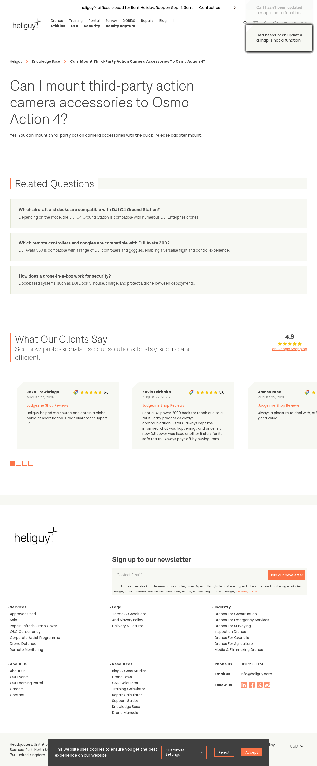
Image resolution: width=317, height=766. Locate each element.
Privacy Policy (247, 591)
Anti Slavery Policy (127, 619)
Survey (111, 20)
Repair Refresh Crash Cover (33, 625)
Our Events (19, 676)
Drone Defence (23, 643)
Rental (94, 20)
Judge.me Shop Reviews (47, 405)
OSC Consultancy (25, 631)
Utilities (58, 25)
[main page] (25, 23)
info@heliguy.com (256, 674)
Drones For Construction (236, 613)
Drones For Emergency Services (242, 619)
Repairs (147, 20)
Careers (17, 688)
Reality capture (120, 25)
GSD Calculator (125, 682)
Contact (17, 694)
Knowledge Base (126, 706)
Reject (224, 752)
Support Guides (125, 700)
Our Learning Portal (26, 682)
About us (17, 670)
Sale (13, 619)
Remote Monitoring (26, 649)
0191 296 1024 (252, 664)
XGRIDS (129, 20)
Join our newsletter (286, 575)
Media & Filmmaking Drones (239, 649)
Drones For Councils (232, 637)
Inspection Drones (230, 631)
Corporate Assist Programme (35, 637)
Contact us (209, 7)
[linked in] (244, 685)
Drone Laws (122, 676)
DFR (74, 25)
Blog (163, 20)
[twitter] (260, 685)
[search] (246, 23)
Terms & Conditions (129, 613)
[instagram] (267, 685)
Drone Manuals (125, 712)
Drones (57, 20)
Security (92, 25)
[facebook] (252, 685)
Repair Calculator (127, 694)
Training (76, 20)
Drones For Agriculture (234, 643)
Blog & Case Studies (129, 670)
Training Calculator (128, 688)
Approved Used (23, 613)
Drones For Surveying (233, 625)
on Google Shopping (289, 349)
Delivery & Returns (128, 625)
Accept (251, 752)
